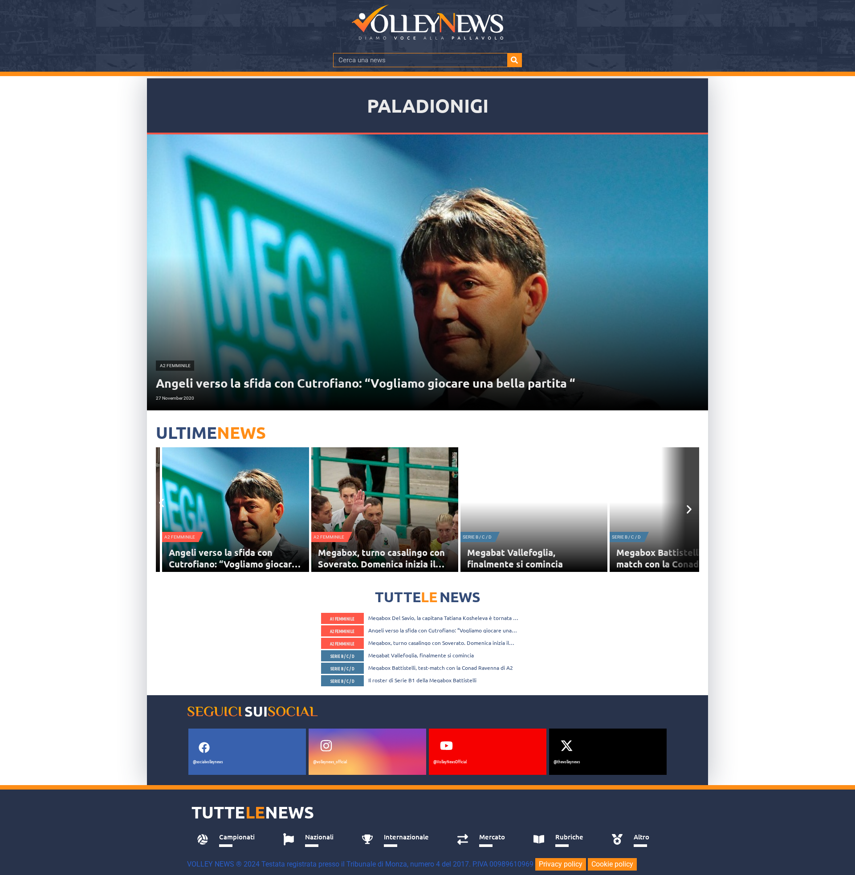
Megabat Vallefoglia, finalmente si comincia (372, 558)
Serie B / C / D (334, 537)
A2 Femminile (186, 537)
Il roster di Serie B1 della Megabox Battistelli (422, 680)
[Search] (514, 60)
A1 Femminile (342, 618)
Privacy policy (560, 864)
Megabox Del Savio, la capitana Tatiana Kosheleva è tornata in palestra (442, 617)
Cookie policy (612, 864)
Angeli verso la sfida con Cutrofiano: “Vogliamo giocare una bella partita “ (440, 630)
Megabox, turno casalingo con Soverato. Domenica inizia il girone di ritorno (238, 564)
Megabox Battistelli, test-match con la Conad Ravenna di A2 (539, 564)
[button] (161, 502)
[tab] (230, 839)
